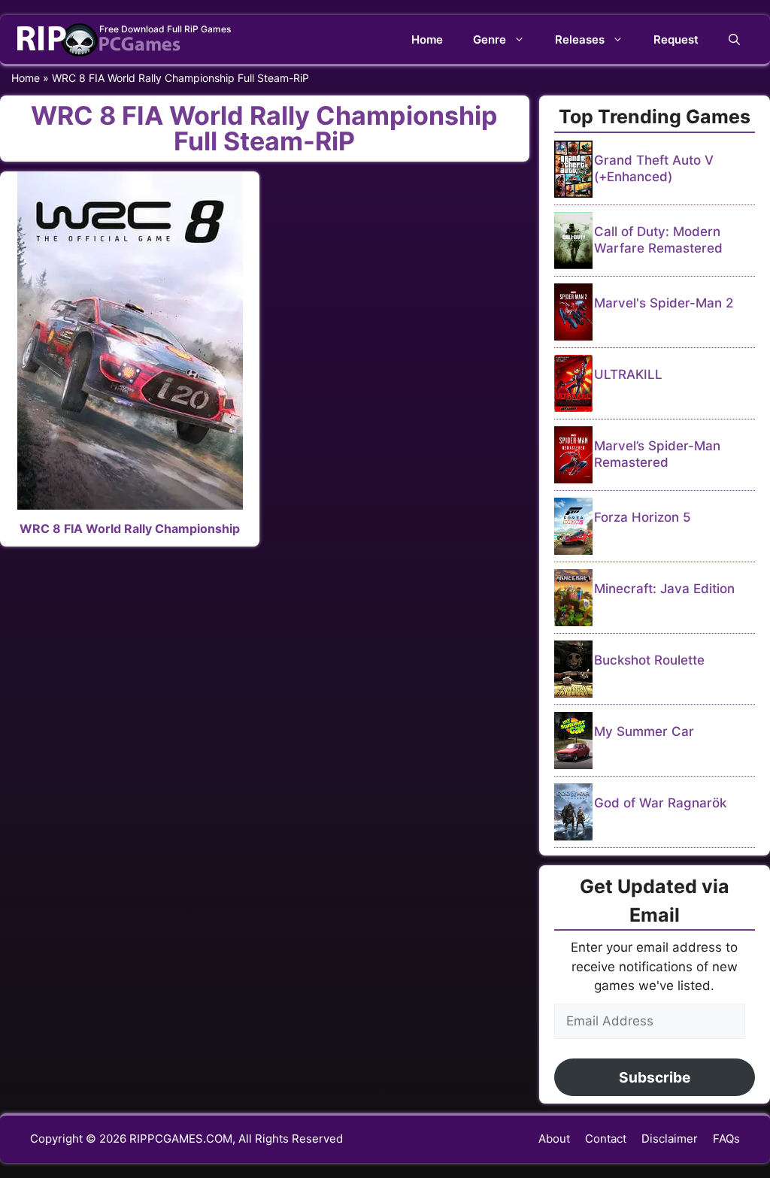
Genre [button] (489, 39)
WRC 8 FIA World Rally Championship (130, 528)
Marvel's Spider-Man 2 (663, 302)
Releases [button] (580, 39)
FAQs (726, 1138)
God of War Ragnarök (660, 802)
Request (676, 39)
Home (427, 39)
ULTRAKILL (628, 374)
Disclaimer (669, 1138)
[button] (734, 39)
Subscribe (654, 1077)
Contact (605, 1138)
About (554, 1138)
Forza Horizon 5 (642, 517)
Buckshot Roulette (649, 660)
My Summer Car (644, 731)
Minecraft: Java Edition (664, 588)
